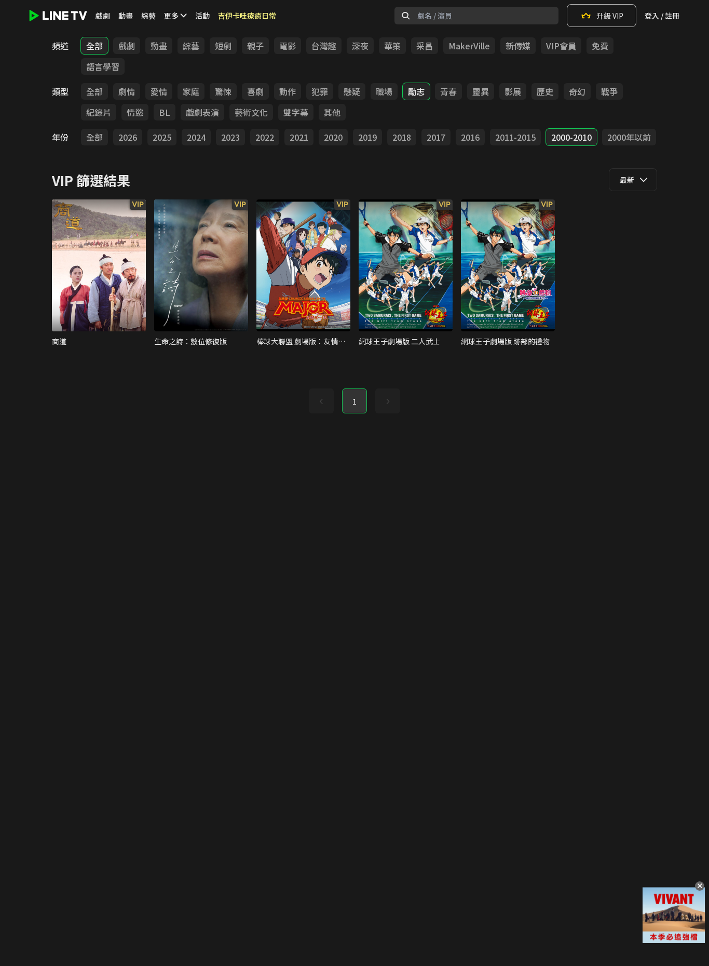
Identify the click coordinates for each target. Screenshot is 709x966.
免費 (600, 45)
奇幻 (577, 91)
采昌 (424, 45)
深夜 (360, 45)
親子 (255, 45)
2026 (127, 137)
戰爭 (609, 91)
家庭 (191, 91)
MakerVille (469, 45)
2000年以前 (629, 137)
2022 (264, 137)
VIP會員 (561, 45)
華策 (392, 45)
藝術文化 (251, 112)
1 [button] (354, 401)
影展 (513, 91)
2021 (299, 137)
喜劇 (255, 91)
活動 (202, 15)
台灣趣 (323, 45)
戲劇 (103, 15)
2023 (230, 137)
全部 (94, 45)
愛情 (159, 91)
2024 (196, 137)
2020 (333, 137)
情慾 (135, 112)
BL (164, 112)
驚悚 (223, 91)
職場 (384, 91)
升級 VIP (609, 15)
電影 (287, 45)
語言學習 (102, 66)
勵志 (416, 91)
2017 (436, 137)
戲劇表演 (202, 112)
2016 (470, 137)
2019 (367, 137)
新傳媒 (518, 45)
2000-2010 (571, 137)
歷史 (545, 91)
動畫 (125, 15)
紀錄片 (98, 112)
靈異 (480, 91)
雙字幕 (295, 112)
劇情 (126, 91)
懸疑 (352, 91)
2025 (162, 137)
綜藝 (148, 15)
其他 (332, 112)
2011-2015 (515, 137)
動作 (287, 91)
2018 (401, 137)
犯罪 (319, 91)
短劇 (223, 45)
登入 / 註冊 (662, 15)
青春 (448, 91)
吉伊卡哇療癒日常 (247, 15)
